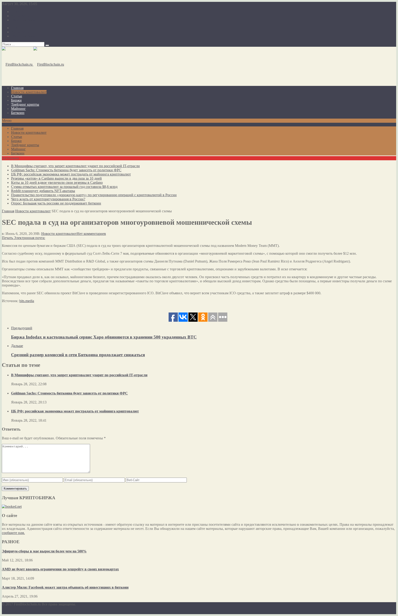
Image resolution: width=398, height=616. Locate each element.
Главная (17, 88)
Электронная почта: (29, 238)
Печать (7, 238)
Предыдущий (21, 328)
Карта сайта (20, 16)
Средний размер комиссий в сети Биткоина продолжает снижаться (78, 354)
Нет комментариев (91, 234)
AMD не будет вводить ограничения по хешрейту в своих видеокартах (60, 569)
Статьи (16, 96)
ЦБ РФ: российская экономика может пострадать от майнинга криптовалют (71, 174)
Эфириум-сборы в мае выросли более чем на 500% (44, 551)
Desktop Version (14, 612)
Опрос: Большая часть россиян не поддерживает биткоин (56, 203)
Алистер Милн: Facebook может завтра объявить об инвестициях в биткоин (65, 587)
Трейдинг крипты (25, 104)
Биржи (16, 100)
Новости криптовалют (29, 92)
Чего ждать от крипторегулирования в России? (48, 199)
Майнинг (18, 109)
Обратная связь (23, 20)
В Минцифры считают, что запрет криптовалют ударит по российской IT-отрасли (75, 166)
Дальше (17, 346)
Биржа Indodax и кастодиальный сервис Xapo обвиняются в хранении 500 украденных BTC (104, 337)
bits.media (26, 301)
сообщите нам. (13, 533)
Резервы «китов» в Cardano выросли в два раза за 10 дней (56, 178)
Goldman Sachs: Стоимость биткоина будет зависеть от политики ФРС (66, 170)
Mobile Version (38, 612)
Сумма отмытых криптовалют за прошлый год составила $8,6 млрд (64, 187)
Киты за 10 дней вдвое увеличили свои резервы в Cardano (57, 182)
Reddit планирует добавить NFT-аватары (43, 191)
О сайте (17, 12)
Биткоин (17, 113)
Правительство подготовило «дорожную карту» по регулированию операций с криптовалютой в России (94, 195)
